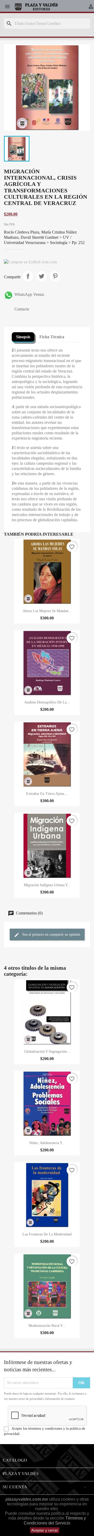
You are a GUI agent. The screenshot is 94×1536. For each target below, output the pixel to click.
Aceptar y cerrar (44, 1530)
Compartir (28, 276)
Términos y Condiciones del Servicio (55, 1520)
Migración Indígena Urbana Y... (47, 885)
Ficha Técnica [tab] (51, 337)
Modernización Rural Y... (47, 1326)
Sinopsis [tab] (23, 337)
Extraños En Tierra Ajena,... (47, 794)
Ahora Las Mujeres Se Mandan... (47, 611)
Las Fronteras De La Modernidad (47, 1234)
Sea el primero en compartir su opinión (50, 935)
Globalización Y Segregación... (47, 1051)
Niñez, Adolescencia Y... (47, 1143)
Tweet (41, 276)
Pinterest (55, 276)
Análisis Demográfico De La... (47, 702)
